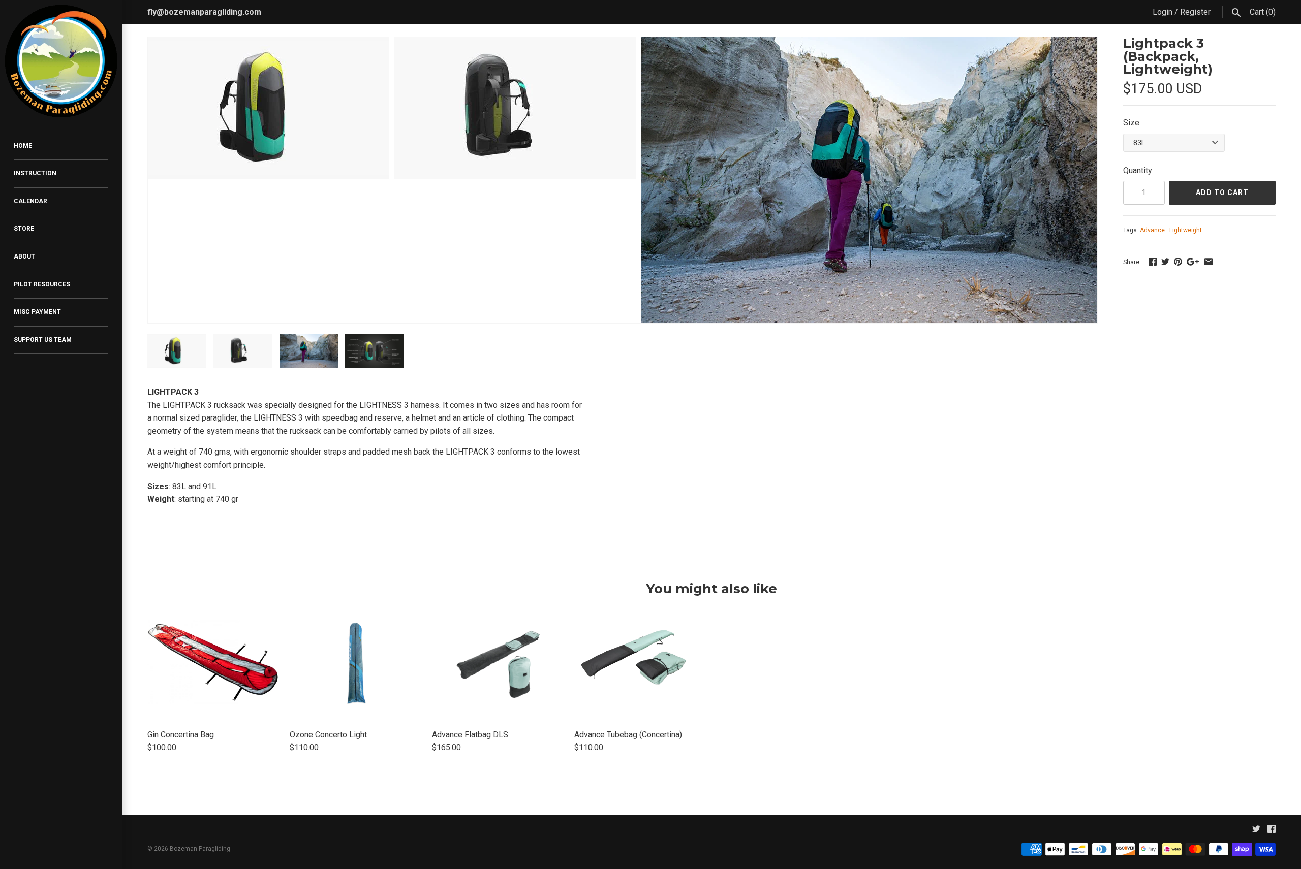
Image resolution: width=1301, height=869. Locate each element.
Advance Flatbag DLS (470, 734)
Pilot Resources (42, 284)
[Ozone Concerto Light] (356, 664)
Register (1195, 12)
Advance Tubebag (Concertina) (628, 734)
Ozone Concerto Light (328, 734)
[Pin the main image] (1178, 261)
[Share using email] (1208, 261)
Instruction (35, 173)
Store (24, 228)
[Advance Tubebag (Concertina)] (640, 664)
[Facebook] (1271, 831)
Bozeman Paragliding (200, 848)
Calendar (30, 201)
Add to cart (1222, 192)
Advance (1152, 230)
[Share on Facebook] (1153, 261)
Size (1131, 122)
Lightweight (1185, 230)
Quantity (1137, 170)
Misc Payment (37, 311)
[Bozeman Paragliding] (61, 61)
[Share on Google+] (1193, 261)
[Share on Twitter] (1165, 261)
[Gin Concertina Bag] (213, 664)
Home (23, 145)
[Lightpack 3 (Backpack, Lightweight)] (268, 43)
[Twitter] (1256, 831)
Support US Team (43, 339)
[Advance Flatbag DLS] (498, 664)
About (24, 256)
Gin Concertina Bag (180, 734)
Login (1162, 12)
